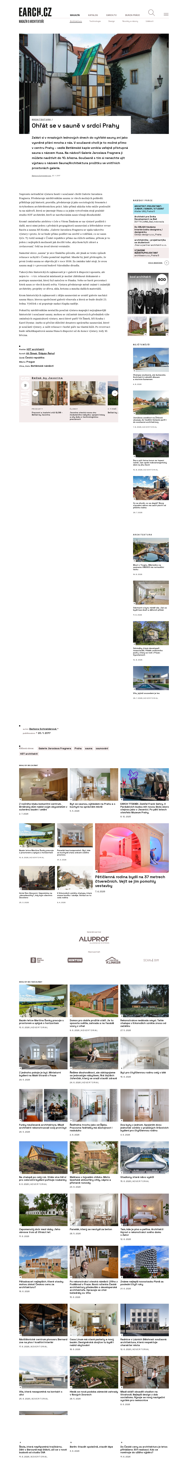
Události (149, 21)
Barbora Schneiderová (41, 176)
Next (115, 393)
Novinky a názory (130, 21)
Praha (78, 748)
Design (111, 21)
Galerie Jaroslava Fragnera (55, 748)
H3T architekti (35, 349)
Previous (35, 393)
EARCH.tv (111, 15)
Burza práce (132, 15)
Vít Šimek (31, 353)
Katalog (93, 15)
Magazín (75, 15)
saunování (102, 748)
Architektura (76, 21)
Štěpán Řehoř (46, 353)
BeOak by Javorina (47, 377)
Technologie (95, 21)
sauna (88, 748)
